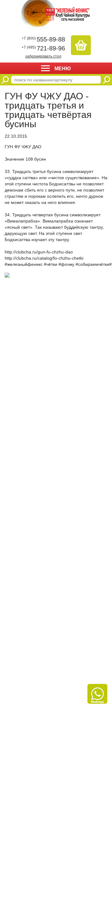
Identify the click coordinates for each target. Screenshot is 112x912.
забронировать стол (43, 56)
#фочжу (66, 264)
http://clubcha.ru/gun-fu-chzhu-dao (39, 251)
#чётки (50, 264)
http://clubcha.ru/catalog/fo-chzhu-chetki (44, 258)
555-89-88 (43, 39)
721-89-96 (43, 48)
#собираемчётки (92, 264)
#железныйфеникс (24, 264)
